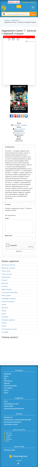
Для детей (5, 283)
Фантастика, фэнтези (8, 265)
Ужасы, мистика (7, 274)
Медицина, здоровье (8, 320)
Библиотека (7, 374)
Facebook (9, 435)
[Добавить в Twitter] (26, 115)
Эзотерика (5, 317)
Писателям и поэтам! (11, 424)
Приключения (6, 277)
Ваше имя (9, 235)
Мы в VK (8, 433)
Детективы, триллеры (8, 268)
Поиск (33, 14)
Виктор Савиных (20, 129)
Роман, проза (6, 271)
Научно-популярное (8, 301)
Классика (5, 286)
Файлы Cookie (8, 406)
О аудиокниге (9, 147)
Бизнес (4, 314)
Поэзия (4, 326)
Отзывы (8, 204)
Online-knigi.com (20, 456)
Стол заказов (8, 388)
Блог (5, 378)
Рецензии (7, 383)
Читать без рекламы (10, 385)
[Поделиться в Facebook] (11, 115)
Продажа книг (8, 417)
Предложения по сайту (11, 404)
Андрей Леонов (20, 133)
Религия (4, 323)
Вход (18, 6)
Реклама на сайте (9, 450)
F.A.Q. (6, 401)
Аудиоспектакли (7, 289)
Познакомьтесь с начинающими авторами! (17, 419)
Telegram (9, 439)
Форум (6, 392)
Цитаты (6, 390)
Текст (7, 218)
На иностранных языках (9, 329)
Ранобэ (4, 304)
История (4, 280)
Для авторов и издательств (12, 422)
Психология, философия (10, 292)
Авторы (6, 376)
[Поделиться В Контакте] (18, 115)
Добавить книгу (13, 2)
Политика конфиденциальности (14, 408)
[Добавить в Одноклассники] (22, 115)
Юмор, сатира (6, 295)
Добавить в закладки (29, 2)
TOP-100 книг (8, 381)
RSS (7, 441)
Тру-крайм (5, 332)
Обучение (5, 308)
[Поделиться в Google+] (15, 115)
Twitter (8, 437)
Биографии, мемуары (20, 125)
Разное (4, 311)
